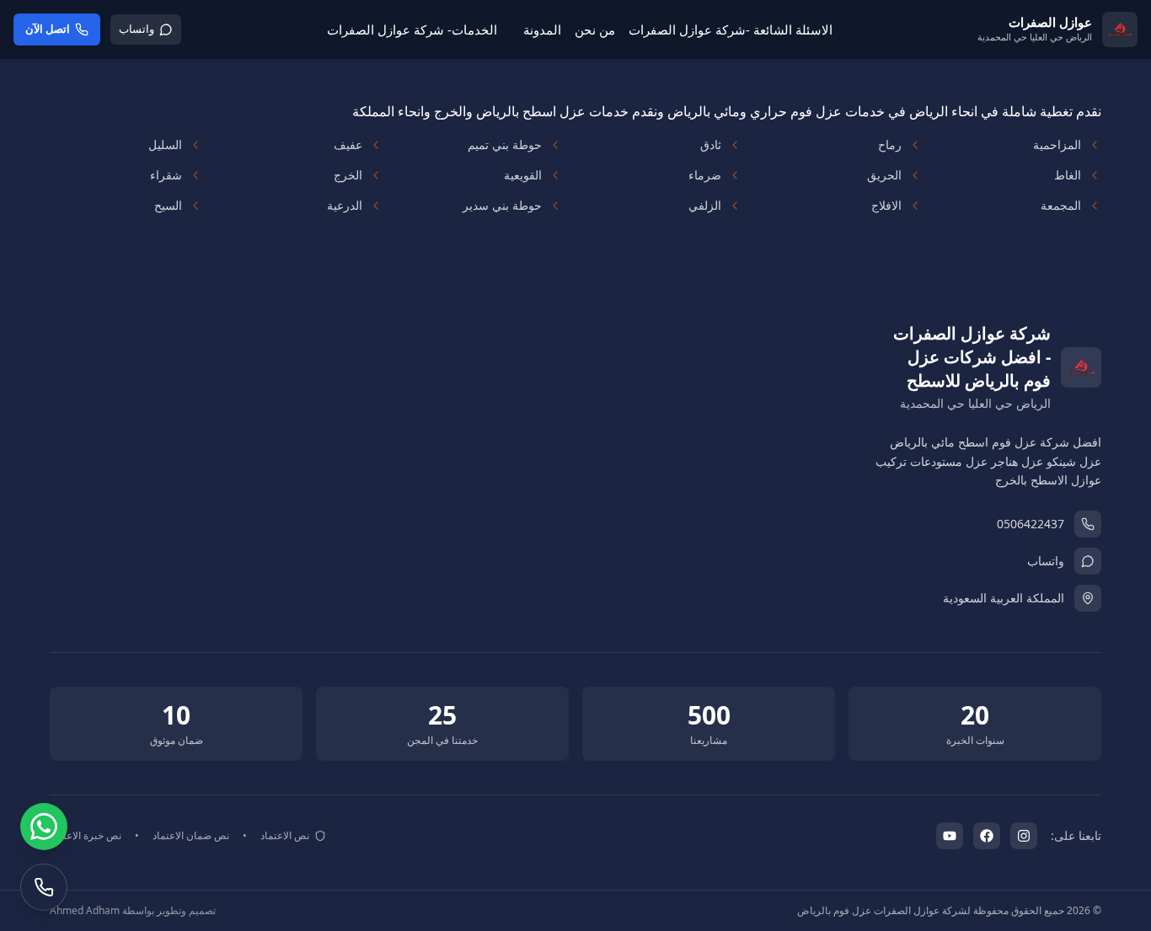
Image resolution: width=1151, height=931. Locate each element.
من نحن (595, 29)
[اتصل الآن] (43, 887)
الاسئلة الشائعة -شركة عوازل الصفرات (730, 29)
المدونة (542, 29)
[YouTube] (949, 835)
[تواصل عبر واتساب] (43, 826)
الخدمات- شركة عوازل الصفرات (412, 29)
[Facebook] (986, 835)
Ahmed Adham (85, 910)
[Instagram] (1023, 835)
